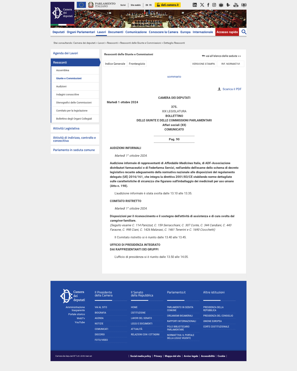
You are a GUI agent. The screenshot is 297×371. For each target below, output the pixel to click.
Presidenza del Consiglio (218, 315)
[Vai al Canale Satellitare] (228, 8)
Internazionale (203, 31)
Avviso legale (191, 356)
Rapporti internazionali (181, 321)
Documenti (115, 31)
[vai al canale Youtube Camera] (235, 8)
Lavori (101, 31)
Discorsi (100, 334)
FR (150, 5)
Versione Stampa (203, 63)
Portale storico (76, 314)
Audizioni (61, 86)
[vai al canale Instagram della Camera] (214, 8)
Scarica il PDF (232, 89)
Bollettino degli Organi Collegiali (74, 118)
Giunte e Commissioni (68, 78)
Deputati (59, 31)
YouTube (80, 322)
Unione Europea (212, 321)
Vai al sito (101, 307)
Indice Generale (115, 63)
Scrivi (123, 5)
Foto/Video (101, 339)
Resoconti (112, 43)
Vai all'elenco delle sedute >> (223, 56)
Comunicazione (136, 31)
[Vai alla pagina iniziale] (62, 24)
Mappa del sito (173, 356)
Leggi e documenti (141, 323)
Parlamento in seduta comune (74, 149)
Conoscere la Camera (163, 31)
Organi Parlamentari (81, 31)
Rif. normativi (230, 63)
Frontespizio (137, 63)
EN (147, 5)
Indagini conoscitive (67, 94)
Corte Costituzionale (216, 326)
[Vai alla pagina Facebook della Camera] (208, 8)
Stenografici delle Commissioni (74, 102)
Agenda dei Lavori (65, 53)
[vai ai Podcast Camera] (243, 8)
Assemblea (62, 70)
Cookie (221, 356)
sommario (174, 76)
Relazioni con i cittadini (145, 334)
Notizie (99, 323)
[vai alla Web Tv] (221, 8)
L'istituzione (138, 312)
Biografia (100, 312)
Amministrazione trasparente (75, 309)
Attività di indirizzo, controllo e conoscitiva (74, 139)
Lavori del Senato (141, 318)
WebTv (81, 318)
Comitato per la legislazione (71, 110)
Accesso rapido (227, 31)
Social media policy (140, 356)
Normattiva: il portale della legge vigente (180, 336)
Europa (185, 31)
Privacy (158, 356)
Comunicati (101, 328)
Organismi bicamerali (180, 315)
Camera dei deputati (84, 43)
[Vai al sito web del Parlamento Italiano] (102, 8)
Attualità (136, 328)
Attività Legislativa (66, 128)
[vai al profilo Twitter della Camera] (202, 8)
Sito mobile (136, 5)
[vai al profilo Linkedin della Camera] (195, 8)
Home (134, 307)
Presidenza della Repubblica (213, 309)
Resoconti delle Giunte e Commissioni (140, 43)
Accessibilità (208, 356)
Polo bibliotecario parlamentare (178, 328)
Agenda (99, 318)
